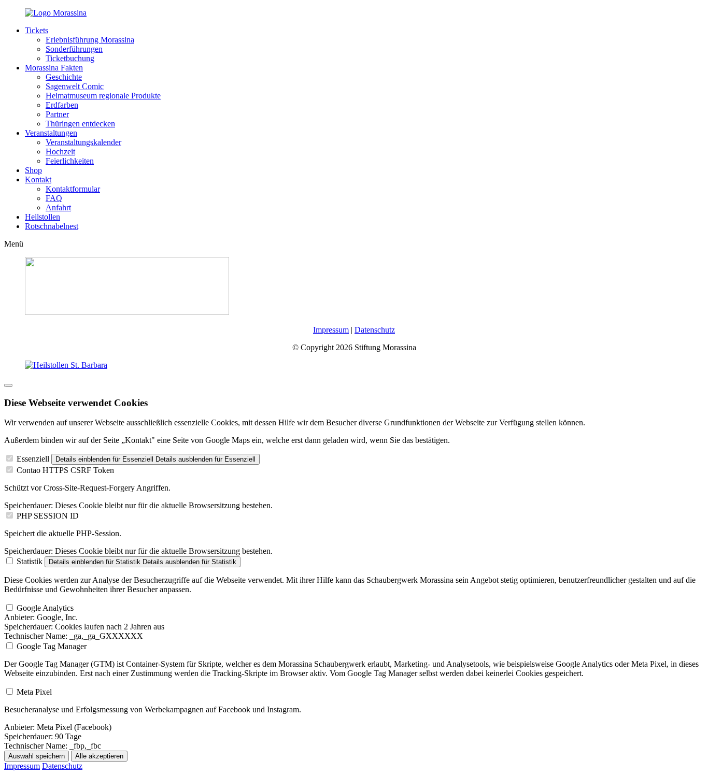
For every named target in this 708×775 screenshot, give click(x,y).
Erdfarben (62, 105)
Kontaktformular (73, 188)
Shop (33, 170)
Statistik (30, 561)
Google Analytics (45, 608)
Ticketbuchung (70, 58)
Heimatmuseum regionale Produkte (103, 95)
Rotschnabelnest (51, 226)
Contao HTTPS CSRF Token (65, 470)
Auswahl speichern (36, 756)
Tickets (36, 30)
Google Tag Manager (52, 646)
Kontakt (38, 179)
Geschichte (64, 77)
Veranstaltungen (51, 132)
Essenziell (33, 458)
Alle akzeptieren (99, 756)
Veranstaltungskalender (83, 142)
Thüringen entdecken (80, 123)
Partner (57, 114)
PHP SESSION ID (48, 515)
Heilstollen (42, 216)
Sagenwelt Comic (75, 86)
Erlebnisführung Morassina (90, 39)
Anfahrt (58, 207)
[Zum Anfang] (8, 385)
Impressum (331, 329)
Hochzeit (60, 151)
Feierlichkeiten (70, 160)
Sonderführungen (74, 49)
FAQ (54, 198)
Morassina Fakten (54, 67)
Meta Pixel (34, 691)
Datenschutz (375, 329)
